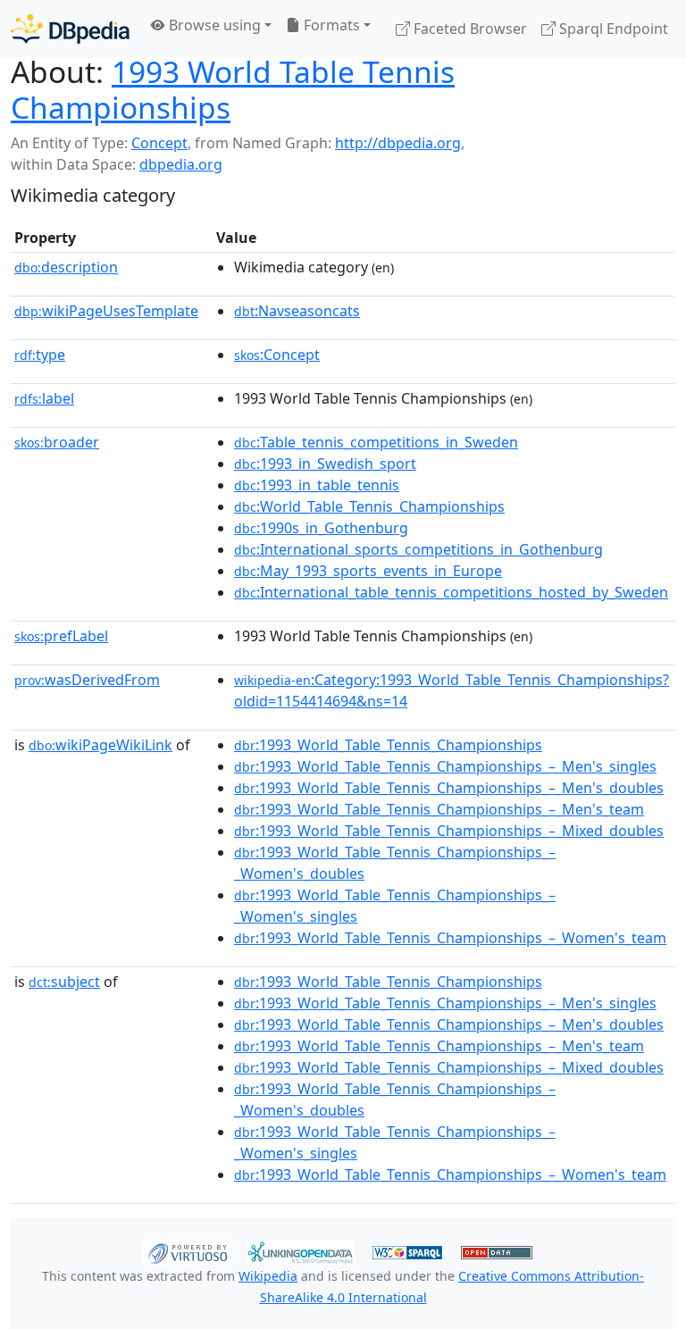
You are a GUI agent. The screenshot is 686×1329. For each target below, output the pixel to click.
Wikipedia (267, 1275)
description (66, 267)
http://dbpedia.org (398, 143)
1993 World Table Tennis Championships (233, 89)
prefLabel (61, 636)
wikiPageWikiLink (100, 745)
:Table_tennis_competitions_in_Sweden (376, 442)
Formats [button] (330, 25)
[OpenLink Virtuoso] (187, 1251)
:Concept (277, 354)
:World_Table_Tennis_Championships (369, 506)
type (39, 354)
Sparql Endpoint (612, 28)
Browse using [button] (213, 25)
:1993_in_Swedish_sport (325, 463)
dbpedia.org (180, 164)
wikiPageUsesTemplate (106, 311)
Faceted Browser (468, 28)
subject (64, 981)
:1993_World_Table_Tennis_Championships (388, 745)
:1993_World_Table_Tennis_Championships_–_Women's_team (450, 938)
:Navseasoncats (297, 311)
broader (56, 442)
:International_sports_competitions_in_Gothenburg (418, 549)
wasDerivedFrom (87, 680)
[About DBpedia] (70, 28)
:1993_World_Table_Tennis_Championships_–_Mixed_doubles (449, 830)
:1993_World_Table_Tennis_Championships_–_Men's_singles (445, 766)
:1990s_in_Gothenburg (321, 528)
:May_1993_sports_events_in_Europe (368, 571)
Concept (159, 143)
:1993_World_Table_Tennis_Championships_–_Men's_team (439, 809)
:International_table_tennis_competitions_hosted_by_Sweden (451, 592)
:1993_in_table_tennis (316, 485)
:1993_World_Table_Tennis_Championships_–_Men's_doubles (449, 788)
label (44, 398)
